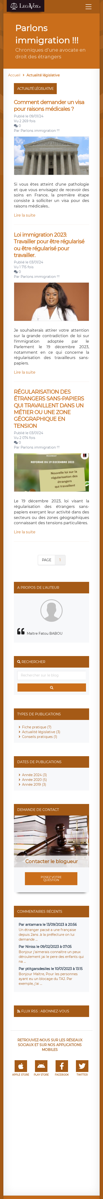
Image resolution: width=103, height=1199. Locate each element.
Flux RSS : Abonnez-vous (45, 1011)
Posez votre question (51, 878)
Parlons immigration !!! (40, 130)
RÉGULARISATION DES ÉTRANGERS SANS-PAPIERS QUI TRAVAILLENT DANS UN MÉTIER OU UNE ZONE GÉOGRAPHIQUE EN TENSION (49, 409)
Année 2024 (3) (34, 775)
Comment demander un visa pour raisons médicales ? (49, 105)
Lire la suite (24, 215)
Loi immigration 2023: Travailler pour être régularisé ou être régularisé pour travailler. (49, 244)
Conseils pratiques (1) (39, 737)
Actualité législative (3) (41, 732)
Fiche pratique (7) (37, 727)
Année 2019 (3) (34, 784)
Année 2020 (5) (34, 780)
